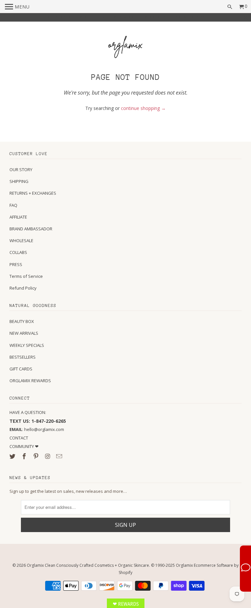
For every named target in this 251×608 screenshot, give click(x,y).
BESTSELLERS (22, 357)
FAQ (13, 205)
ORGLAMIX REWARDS (30, 381)
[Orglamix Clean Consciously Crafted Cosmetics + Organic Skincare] (125, 48)
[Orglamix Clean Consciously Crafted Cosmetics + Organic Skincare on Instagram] (48, 456)
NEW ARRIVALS (23, 333)
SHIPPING (18, 181)
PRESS (15, 264)
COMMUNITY (22, 446)
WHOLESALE (21, 240)
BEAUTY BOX (21, 321)
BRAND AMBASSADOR (30, 229)
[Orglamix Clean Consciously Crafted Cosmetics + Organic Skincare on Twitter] (13, 456)
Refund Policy (23, 288)
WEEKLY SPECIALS (26, 345)
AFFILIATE (18, 217)
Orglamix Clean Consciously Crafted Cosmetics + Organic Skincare (88, 565)
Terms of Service (26, 276)
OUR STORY (20, 169)
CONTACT (18, 438)
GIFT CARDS (20, 369)
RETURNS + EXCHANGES (32, 193)
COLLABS (18, 252)
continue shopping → (143, 108)
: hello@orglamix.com (36, 429)
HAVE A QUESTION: (27, 412)
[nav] (17, 6)
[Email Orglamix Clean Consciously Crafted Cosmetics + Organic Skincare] (59, 456)
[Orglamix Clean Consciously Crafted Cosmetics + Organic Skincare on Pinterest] (36, 456)
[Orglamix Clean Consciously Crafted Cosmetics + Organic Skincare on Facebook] (24, 456)
